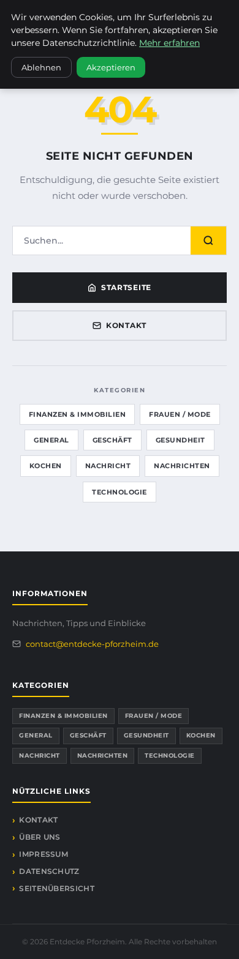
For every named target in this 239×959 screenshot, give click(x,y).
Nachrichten (182, 465)
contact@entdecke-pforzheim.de (92, 644)
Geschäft (112, 440)
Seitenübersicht (56, 888)
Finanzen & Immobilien (77, 414)
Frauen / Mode (180, 414)
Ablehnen (41, 67)
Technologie (119, 492)
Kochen (45, 465)
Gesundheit (180, 440)
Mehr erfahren (169, 42)
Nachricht (108, 465)
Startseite (126, 287)
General (51, 440)
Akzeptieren (110, 67)
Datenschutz (49, 871)
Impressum (43, 854)
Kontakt (126, 325)
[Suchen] (208, 240)
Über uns (39, 836)
